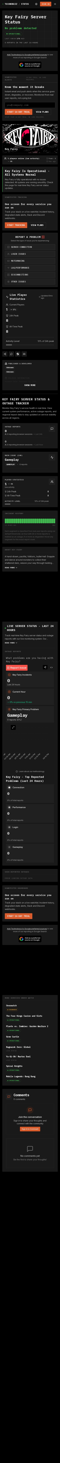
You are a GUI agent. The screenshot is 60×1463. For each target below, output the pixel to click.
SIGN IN (46, 4)
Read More (10, 567)
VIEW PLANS (42, 112)
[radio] (30, 247)
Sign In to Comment (30, 1129)
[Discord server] (24, 354)
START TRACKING (16, 225)
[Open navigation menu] (55, 4)
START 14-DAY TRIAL (18, 112)
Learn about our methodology (31, 771)
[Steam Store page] (17, 354)
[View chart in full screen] (13, 727)
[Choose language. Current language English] (36, 4)
